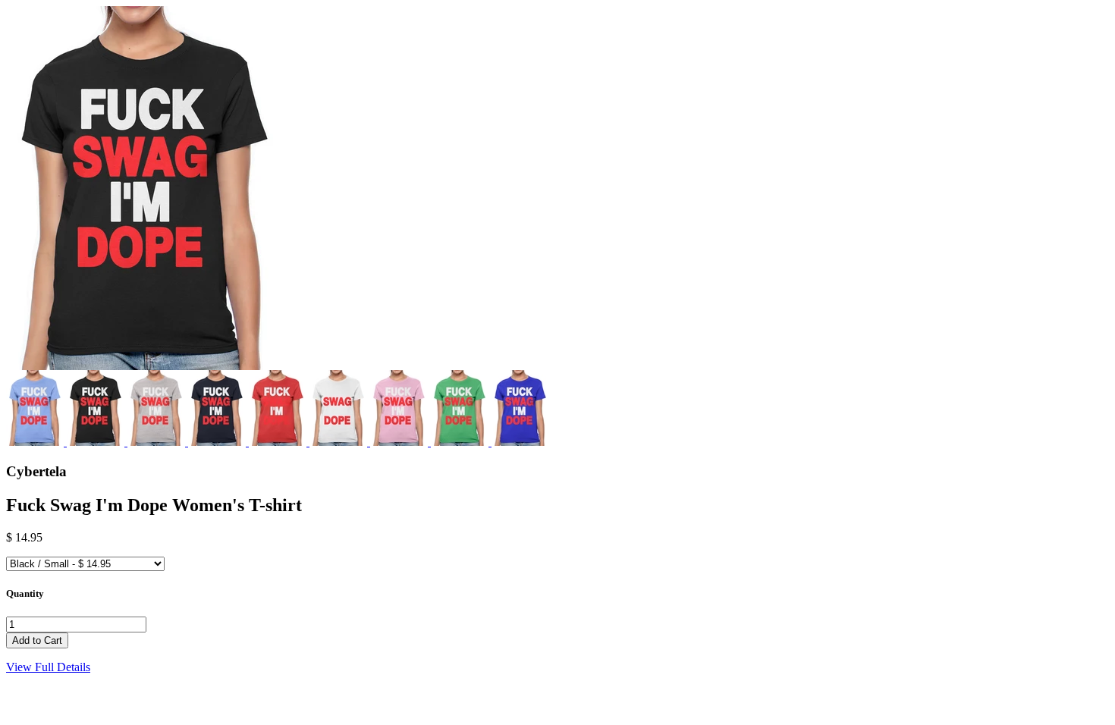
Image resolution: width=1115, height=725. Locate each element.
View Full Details (48, 667)
